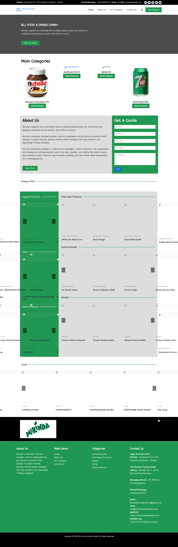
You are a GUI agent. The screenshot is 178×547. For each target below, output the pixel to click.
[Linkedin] (156, 2)
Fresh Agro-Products (102, 457)
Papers (95, 461)
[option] (39, 223)
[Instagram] (152, 2)
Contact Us (131, 10)
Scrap (94, 464)
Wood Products (99, 467)
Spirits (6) (77, 72)
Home (91, 10)
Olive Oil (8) (146, 102)
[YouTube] (160, 2)
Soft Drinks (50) (111, 102)
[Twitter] (149, 2)
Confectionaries (99, 454)
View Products (42, 76)
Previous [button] (25, 221)
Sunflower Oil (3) (42, 72)
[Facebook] (145, 2)
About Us (102, 10)
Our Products (116, 10)
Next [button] (54, 221)
